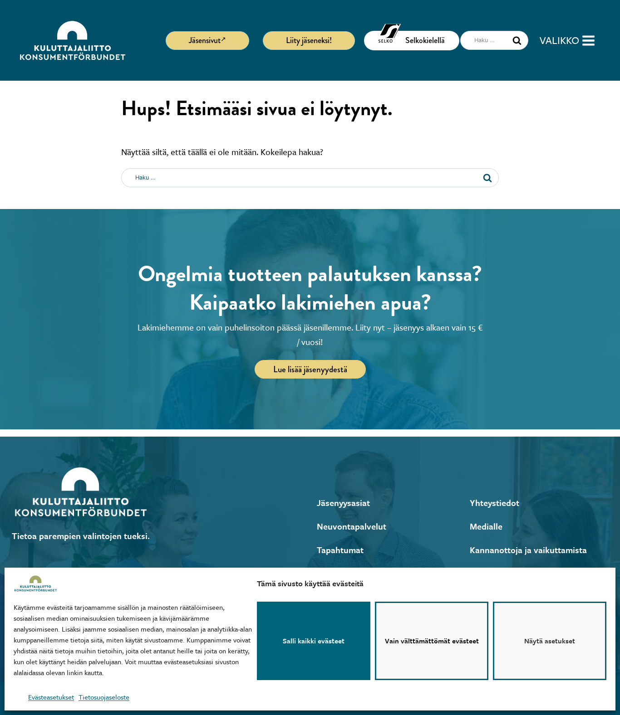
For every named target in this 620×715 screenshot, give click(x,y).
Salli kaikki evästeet (313, 641)
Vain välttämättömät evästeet (432, 641)
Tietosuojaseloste (104, 697)
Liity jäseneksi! (309, 40)
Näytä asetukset (549, 641)
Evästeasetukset (51, 697)
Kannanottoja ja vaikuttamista (528, 550)
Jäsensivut (205, 40)
